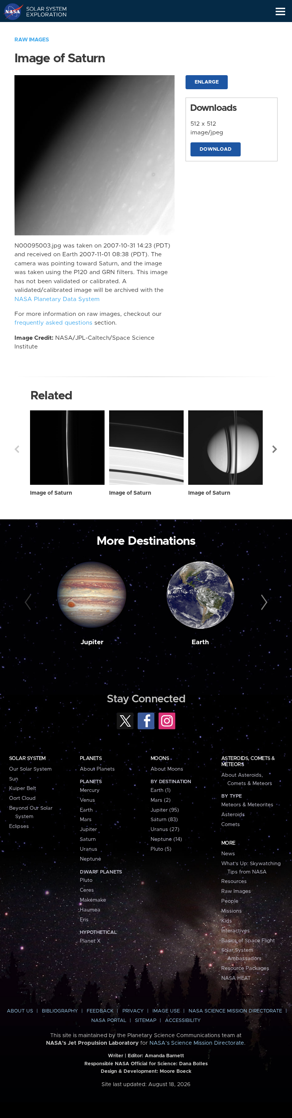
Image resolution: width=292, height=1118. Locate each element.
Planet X (90, 941)
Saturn (88, 839)
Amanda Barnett (164, 1055)
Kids (226, 921)
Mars (86, 819)
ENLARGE (207, 82)
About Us (20, 1011)
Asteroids (233, 814)
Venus (87, 800)
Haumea (90, 910)
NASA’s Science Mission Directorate (196, 1043)
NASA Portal (108, 1020)
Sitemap (145, 1020)
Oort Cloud (22, 798)
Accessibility (183, 1020)
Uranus (88, 849)
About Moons (167, 769)
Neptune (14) (166, 839)
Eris (84, 919)
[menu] (280, 11)
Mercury (90, 790)
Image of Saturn (51, 493)
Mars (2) (161, 800)
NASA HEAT (236, 978)
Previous (16, 449)
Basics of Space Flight (248, 940)
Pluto (86, 880)
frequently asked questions (53, 323)
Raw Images (31, 40)
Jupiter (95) (165, 810)
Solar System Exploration (42, 11)
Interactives (235, 931)
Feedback (100, 1011)
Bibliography (60, 1011)
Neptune (90, 859)
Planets (91, 758)
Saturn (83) (164, 819)
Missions (231, 911)
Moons (160, 758)
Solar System (27, 758)
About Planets (97, 769)
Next (275, 449)
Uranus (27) (165, 829)
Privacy (133, 1011)
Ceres (87, 890)
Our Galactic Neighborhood (42, 29)
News (228, 853)
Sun (13, 779)
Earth (200, 642)
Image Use (166, 1011)
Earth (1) (161, 790)
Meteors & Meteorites (247, 804)
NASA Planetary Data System (57, 299)
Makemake (93, 900)
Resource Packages (245, 968)
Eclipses (19, 826)
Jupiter (92, 642)
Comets (230, 824)
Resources (234, 881)
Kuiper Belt (22, 788)
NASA (10, 11)
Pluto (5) (161, 849)
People (229, 901)
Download (216, 149)
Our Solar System (30, 769)
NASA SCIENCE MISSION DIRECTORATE (235, 1011)
